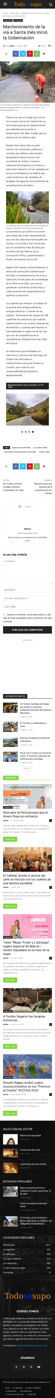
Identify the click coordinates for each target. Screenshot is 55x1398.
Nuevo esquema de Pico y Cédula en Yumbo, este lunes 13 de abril (35, 1191)
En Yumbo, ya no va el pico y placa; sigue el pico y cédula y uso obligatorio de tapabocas (36, 1220)
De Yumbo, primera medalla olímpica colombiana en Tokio (13, 487)
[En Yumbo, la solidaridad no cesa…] (10, 727)
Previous (11, 411)
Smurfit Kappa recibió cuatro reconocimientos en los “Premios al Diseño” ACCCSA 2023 (26, 1086)
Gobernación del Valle (21, 447)
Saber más (10, 839)
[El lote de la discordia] (10, 1153)
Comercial (7, 807)
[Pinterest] (30, 54)
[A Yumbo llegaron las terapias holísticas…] (27, 1000)
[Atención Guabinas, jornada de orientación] (10, 742)
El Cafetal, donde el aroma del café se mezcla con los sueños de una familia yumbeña (27, 879)
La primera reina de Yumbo (33, 1164)
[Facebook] (16, 54)
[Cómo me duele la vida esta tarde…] (10, 1207)
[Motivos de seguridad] (10, 1139)
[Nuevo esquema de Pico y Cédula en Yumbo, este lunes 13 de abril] (10, 1191)
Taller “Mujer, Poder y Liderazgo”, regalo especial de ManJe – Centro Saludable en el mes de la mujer (26, 948)
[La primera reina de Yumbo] (10, 1168)
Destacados (15, 13)
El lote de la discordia (30, 1150)
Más (26, 768)
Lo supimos (18, 20)
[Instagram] (24, 1367)
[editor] (5, 45)
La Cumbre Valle (40, 447)
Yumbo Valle (44, 452)
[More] (44, 54)
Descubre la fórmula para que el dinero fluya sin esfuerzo (25, 814)
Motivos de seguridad (30, 1135)
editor (12, 46)
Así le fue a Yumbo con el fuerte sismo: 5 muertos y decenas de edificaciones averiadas (35, 756)
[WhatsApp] (37, 54)
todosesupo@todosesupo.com (32, 1345)
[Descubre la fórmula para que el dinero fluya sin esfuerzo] (27, 796)
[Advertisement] (27, 661)
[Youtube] (39, 1367)
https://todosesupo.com (27, 533)
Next (44, 411)
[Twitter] (23, 54)
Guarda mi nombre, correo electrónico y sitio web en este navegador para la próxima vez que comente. (27, 618)
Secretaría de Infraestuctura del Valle (20, 452)
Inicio (5, 13)
